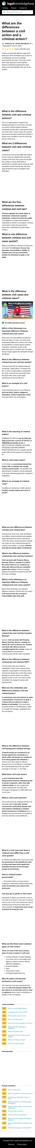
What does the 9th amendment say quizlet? (18, 1035)
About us (11, 1144)
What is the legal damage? (16, 1043)
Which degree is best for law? (17, 1016)
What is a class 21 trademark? (17, 1115)
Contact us (23, 8)
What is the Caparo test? (15, 1031)
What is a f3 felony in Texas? (16, 1040)
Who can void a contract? (16, 1111)
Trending (5, 8)
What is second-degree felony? (17, 1008)
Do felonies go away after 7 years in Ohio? (19, 1097)
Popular (13, 8)
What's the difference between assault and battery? (19, 1102)
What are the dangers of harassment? (19, 1128)
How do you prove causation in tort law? (20, 1023)
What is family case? (14, 1090)
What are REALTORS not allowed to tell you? (20, 1123)
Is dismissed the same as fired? (17, 1012)
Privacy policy (22, 1144)
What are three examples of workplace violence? (20, 1119)
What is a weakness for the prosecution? (20, 1093)
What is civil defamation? (15, 1019)
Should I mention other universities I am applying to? (20, 1107)
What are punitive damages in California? (17, 1027)
